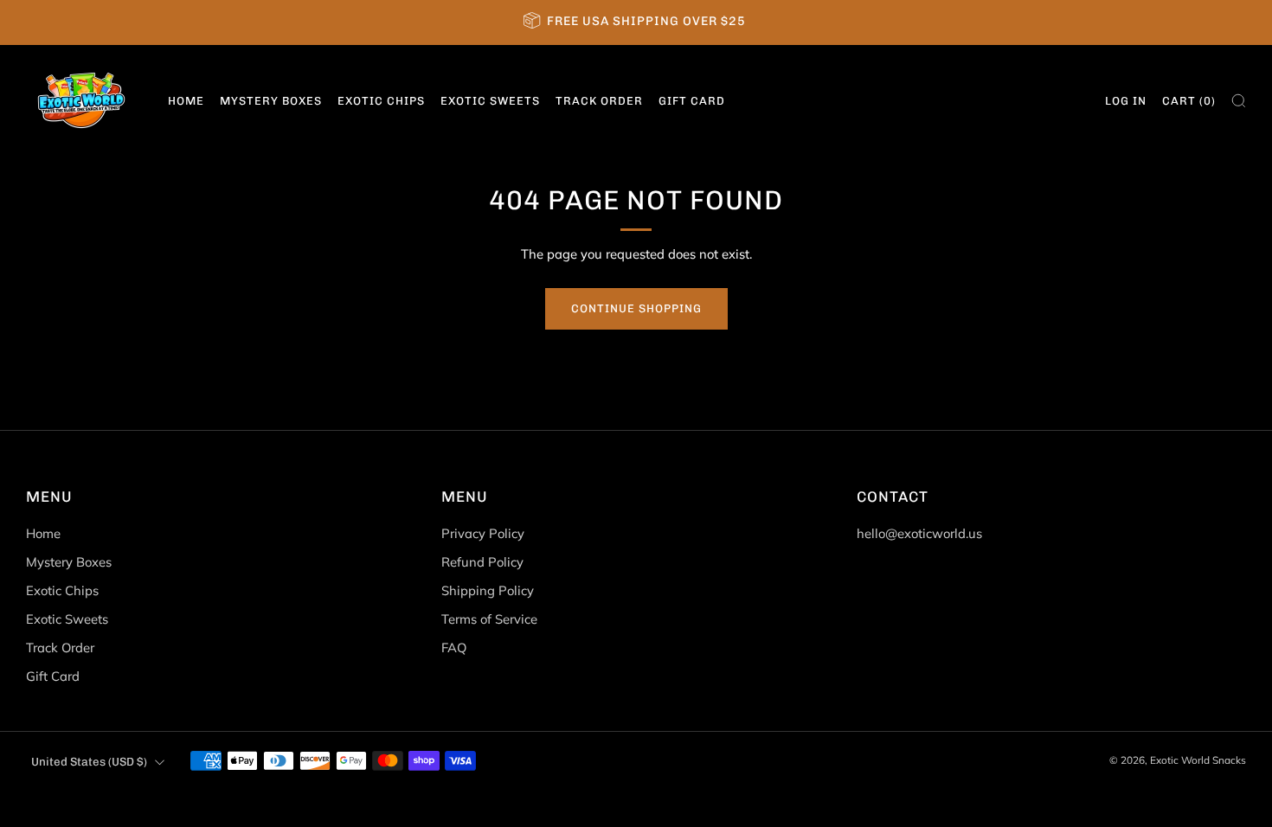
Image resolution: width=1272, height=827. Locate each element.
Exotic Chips (381, 100)
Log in (1126, 100)
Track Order (599, 100)
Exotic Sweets (490, 100)
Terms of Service (489, 619)
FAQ (453, 647)
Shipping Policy (487, 590)
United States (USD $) (89, 761)
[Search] (1238, 100)
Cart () (1189, 100)
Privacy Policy (482, 533)
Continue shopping (636, 308)
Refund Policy (482, 562)
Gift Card (691, 100)
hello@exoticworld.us (919, 533)
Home (186, 100)
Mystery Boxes (271, 100)
